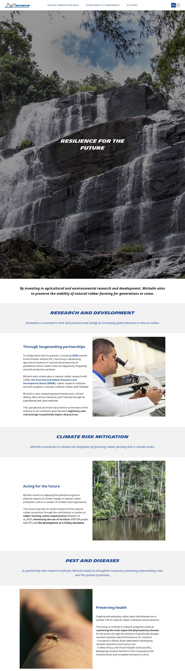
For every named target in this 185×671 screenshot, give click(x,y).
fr (178, 5)
